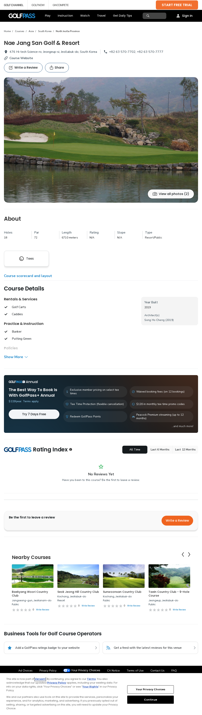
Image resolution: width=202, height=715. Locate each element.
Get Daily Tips (122, 16)
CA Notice (113, 670)
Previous (183, 554)
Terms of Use (135, 670)
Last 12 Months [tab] (185, 449)
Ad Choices (25, 670)
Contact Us (158, 670)
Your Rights (90, 687)
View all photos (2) (174, 194)
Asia (31, 31)
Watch (85, 16)
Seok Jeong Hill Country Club (78, 592)
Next (189, 554)
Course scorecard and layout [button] (28, 275)
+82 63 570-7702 (122, 52)
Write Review (42, 609)
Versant (40, 679)
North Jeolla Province (68, 31)
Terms (91, 679)
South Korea (44, 31)
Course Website (21, 58)
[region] (101, 694)
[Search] (148, 16)
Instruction (65, 16)
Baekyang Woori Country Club (30, 594)
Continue (150, 699)
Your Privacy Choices (85, 670)
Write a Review (177, 520)
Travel (101, 16)
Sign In (187, 15)
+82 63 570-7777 (150, 52)
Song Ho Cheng (154, 320)
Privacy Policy (47, 670)
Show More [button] (13, 357)
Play (48, 16)
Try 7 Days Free (34, 414)
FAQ (174, 670)
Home (7, 31)
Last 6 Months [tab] (160, 449)
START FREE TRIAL (177, 4)
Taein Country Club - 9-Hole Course (169, 594)
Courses (19, 31)
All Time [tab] (134, 449)
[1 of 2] (101, 140)
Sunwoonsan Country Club (122, 592)
